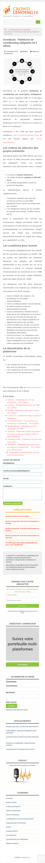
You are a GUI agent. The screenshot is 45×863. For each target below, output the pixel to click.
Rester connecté (11, 702)
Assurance (9, 798)
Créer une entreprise (12, 815)
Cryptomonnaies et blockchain (16, 823)
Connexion (11, 706)
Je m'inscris (22, 664)
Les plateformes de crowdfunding (19, 30)
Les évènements (11, 835)
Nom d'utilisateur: (12, 686)
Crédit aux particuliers (13, 811)
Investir (8, 827)
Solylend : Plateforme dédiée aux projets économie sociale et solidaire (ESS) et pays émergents (24, 434)
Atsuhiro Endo (33, 135)
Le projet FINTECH (12, 831)
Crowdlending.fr (25, 857)
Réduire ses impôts (12, 843)
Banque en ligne (11, 802)
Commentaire (7, 486)
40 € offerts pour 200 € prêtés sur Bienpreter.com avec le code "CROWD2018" (21, 544)
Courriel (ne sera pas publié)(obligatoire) (16, 471)
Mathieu (25, 51)
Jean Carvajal (18, 135)
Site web (6, 478)
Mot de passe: (10, 692)
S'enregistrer (10, 710)
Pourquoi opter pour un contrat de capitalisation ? (22, 726)
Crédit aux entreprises (13, 806)
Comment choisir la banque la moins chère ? (20, 749)
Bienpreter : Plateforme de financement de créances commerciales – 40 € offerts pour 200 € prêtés (24, 447)
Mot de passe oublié (21, 710)
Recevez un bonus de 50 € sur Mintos (17, 516)
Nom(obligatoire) (8, 463)
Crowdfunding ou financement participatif (20, 819)
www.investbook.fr (34, 387)
